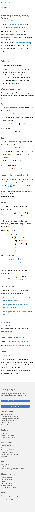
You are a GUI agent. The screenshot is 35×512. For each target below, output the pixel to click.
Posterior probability (7, 479)
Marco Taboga (6, 20)
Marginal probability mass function (20, 345)
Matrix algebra (15, 406)
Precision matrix (6, 483)
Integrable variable (7, 485)
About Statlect (5, 464)
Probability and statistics (15, 401)
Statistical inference (7, 421)
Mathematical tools (7, 446)
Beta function (5, 425)
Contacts (4, 466)
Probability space (6, 477)
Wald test (4, 433)
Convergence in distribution (10, 416)
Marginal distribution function (21, 341)
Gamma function (6, 423)
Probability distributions (9, 450)
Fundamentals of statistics (10, 454)
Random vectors (6, 331)
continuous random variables (18, 27)
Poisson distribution (7, 435)
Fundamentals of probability (10, 448)
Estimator (4, 481)
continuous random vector (17, 24)
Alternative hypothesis (8, 487)
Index (2, 7)
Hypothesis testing (7, 414)
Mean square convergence (10, 419)
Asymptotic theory (7, 452)
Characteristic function (8, 437)
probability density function (10, 37)
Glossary (7, 7)
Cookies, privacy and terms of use (12, 469)
